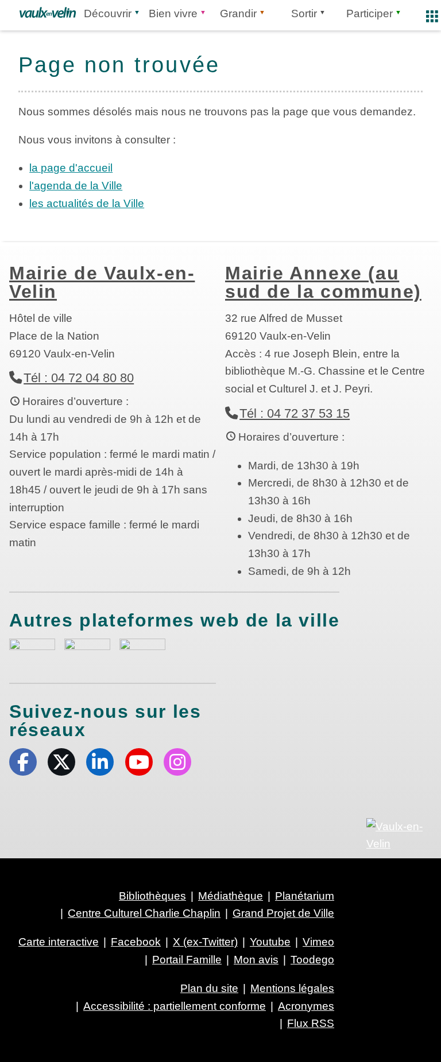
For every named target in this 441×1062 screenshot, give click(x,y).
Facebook (23, 762)
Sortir (304, 13)
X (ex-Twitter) (61, 762)
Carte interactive (58, 942)
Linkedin (100, 762)
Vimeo (318, 942)
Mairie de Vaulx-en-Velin (102, 282)
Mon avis (256, 960)
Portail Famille (187, 960)
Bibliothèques (152, 896)
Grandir (238, 13)
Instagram (177, 762)
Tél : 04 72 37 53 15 (294, 413)
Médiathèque (230, 896)
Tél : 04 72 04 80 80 (79, 378)
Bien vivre (173, 13)
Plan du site (209, 988)
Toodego (312, 960)
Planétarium (304, 896)
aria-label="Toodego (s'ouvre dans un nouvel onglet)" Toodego (87, 650)
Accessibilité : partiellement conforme (174, 1006)
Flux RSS (310, 1023)
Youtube (139, 762)
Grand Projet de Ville (283, 913)
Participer (369, 13)
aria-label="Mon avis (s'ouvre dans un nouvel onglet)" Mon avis (32, 651)
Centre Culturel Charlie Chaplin (144, 913)
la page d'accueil (71, 168)
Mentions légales (292, 988)
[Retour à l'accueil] (47, 13)
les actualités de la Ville (86, 203)
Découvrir (107, 13)
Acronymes (306, 1006)
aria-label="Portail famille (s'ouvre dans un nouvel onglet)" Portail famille (142, 650)
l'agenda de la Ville (75, 186)
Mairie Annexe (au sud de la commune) (323, 282)
